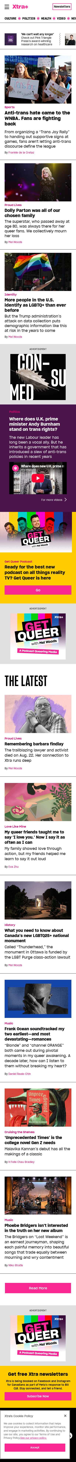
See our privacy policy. (33, 1438)
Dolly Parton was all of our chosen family (32, 212)
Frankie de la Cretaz (21, 152)
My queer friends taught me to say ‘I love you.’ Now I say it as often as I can (35, 837)
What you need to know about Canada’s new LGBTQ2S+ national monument (37, 935)
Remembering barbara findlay (34, 743)
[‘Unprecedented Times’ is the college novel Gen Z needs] (38, 1109)
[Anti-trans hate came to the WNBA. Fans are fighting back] (38, 79)
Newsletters (62, 6)
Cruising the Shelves (19, 1132)
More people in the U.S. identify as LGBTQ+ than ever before (35, 305)
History (10, 925)
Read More (38, 1288)
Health (46, 18)
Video (61, 18)
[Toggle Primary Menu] (7, 7)
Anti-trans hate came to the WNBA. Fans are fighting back (37, 118)
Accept (34, 1447)
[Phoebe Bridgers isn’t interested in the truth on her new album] (38, 1197)
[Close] (65, 1416)
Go (38, 590)
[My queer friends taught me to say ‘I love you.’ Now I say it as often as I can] (38, 803)
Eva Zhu (13, 866)
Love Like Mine (15, 826)
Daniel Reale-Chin (19, 1074)
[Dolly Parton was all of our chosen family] (38, 182)
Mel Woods (15, 242)
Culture (10, 18)
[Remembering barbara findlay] (38, 715)
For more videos (51, 500)
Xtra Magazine (22, 6)
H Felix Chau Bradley (21, 1162)
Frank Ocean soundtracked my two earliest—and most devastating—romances (34, 1034)
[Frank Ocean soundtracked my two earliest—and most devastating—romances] (38, 1000)
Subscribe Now (38, 1396)
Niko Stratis (15, 1265)
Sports (10, 107)
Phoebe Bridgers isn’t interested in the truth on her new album (36, 1228)
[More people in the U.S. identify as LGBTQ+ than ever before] (38, 271)
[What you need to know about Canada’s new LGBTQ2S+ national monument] (38, 902)
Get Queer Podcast (18, 561)
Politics (28, 18)
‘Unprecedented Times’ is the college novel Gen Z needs (33, 1140)
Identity (11, 294)
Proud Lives (13, 205)
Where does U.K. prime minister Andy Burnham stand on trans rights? (34, 424)
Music (9, 1023)
